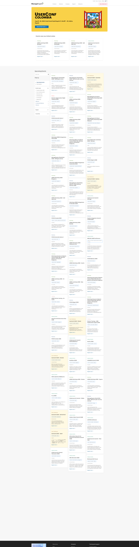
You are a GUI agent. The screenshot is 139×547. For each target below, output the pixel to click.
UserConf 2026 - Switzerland (59, 414)
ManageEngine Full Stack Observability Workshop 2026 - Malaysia (95, 119)
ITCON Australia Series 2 (57, 237)
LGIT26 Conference (92, 419)
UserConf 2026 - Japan (57, 433)
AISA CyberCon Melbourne (58, 376)
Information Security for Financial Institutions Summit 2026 (76, 437)
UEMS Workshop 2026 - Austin (76, 263)
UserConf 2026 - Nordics (93, 179)
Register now (42, 26)
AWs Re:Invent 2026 (74, 457)
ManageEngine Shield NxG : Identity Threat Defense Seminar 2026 (76, 184)
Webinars (37, 101)
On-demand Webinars (40, 103)
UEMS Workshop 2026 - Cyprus (95, 379)
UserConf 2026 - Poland (75, 321)
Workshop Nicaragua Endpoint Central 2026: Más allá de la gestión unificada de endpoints (94, 279)
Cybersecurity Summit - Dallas (76, 398)
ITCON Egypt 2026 (74, 302)
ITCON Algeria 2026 (92, 160)
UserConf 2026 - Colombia (93, 77)
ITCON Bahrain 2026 (92, 258)
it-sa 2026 (54, 395)
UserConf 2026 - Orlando (58, 357)
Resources (55, 544)
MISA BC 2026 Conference (93, 238)
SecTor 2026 (90, 341)
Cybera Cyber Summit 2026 (76, 417)
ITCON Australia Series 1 (57, 118)
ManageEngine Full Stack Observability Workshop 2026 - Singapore (95, 98)
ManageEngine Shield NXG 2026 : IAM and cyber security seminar (76, 79)
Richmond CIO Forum (92, 459)
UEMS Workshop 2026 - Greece (77, 379)
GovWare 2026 (73, 360)
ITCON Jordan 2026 (56, 338)
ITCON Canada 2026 (56, 218)
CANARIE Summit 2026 (93, 360)
